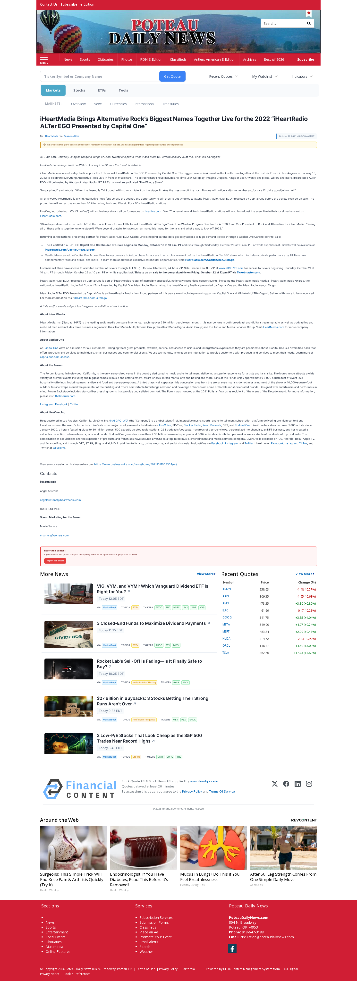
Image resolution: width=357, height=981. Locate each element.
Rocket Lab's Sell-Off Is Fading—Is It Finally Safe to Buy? (149, 664)
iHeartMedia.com (273, 327)
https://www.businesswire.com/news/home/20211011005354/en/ (135, 464)
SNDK (192, 719)
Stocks (79, 90)
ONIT (160, 756)
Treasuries (170, 103)
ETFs (102, 90)
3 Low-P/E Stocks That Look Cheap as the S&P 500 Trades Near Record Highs (149, 738)
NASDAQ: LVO (119, 420)
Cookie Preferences (77, 974)
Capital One (50, 348)
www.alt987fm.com (231, 268)
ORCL (226, 645)
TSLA (225, 653)
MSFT (226, 631)
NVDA (226, 638)
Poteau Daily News (78, 969)
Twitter (74, 404)
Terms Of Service (222, 791)
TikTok (303, 443)
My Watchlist (262, 76)
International (144, 103)
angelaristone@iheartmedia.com (60, 500)
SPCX (185, 682)
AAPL (226, 596)
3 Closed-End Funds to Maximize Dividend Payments (154, 623)
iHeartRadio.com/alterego (90, 298)
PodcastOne (242, 425)
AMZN (226, 589)
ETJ (168, 645)
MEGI (176, 645)
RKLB (176, 682)
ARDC (159, 645)
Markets (53, 90)
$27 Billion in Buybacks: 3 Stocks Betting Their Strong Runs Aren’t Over (152, 701)
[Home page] (178, 23)
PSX (183, 719)
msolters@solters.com (54, 535)
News (98, 103)
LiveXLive (165, 425)
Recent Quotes (221, 76)
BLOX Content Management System (247, 969)
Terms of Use (145, 969)
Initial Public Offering (144, 682)
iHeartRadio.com (50, 216)
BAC (225, 610)
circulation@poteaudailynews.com (267, 937)
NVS (202, 607)
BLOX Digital (289, 969)
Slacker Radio (192, 425)
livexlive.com (153, 211)
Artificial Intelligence (144, 719)
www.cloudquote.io (204, 781)
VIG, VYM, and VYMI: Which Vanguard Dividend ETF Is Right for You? (152, 589)
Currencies (118, 103)
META (226, 624)
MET (175, 719)
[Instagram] (309, 789)
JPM (193, 607)
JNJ (185, 607)
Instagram (46, 404)
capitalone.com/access (54, 357)
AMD (225, 603)
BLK (168, 607)
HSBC (176, 607)
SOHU (170, 756)
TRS (179, 756)
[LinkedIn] (298, 789)
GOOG (227, 617)
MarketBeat (109, 607)
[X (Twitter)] (275, 789)
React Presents (212, 425)
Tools (123, 90)
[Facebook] (286, 789)
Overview (78, 103)
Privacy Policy (192, 791)
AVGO (159, 607)
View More (205, 574)
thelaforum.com (65, 396)
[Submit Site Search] (309, 23)
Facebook (61, 404)
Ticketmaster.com (248, 272)
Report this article (55, 560)
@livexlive (59, 447)
